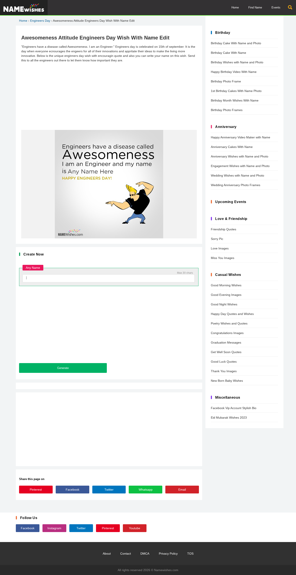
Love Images (220, 248)
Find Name (255, 7)
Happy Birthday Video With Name (234, 72)
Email (182, 489)
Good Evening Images (226, 295)
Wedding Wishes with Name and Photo (237, 175)
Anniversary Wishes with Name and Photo (239, 156)
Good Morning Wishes (226, 285)
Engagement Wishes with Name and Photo (240, 166)
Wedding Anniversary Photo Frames (235, 185)
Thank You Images (224, 371)
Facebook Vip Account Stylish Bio (233, 408)
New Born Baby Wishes (227, 380)
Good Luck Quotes (224, 361)
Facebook (72, 489)
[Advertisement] (109, 96)
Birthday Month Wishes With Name (235, 100)
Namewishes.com (166, 570)
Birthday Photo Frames (226, 110)
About (107, 553)
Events (276, 7)
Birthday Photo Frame (226, 81)
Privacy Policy (168, 553)
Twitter (109, 489)
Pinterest (36, 489)
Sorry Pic (217, 239)
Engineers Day (40, 20)
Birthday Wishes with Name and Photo (237, 62)
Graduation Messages (226, 342)
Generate (63, 368)
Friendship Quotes (223, 229)
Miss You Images (222, 258)
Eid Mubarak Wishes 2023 (229, 417)
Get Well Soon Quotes (226, 352)
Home (235, 7)
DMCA (144, 553)
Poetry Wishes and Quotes (229, 323)
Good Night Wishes (224, 304)
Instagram (54, 528)
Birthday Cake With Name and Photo (236, 43)
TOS (190, 553)
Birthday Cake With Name (228, 52)
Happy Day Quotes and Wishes (232, 314)
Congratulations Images (227, 333)
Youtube (134, 528)
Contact (125, 553)
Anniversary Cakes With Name (232, 147)
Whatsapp (146, 489)
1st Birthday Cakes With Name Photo (236, 91)
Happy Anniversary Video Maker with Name (240, 137)
